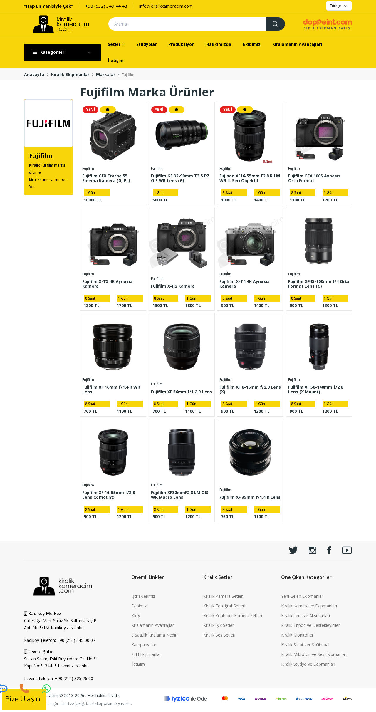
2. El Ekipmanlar (146, 654)
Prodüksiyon (181, 44)
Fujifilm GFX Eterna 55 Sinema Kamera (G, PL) (106, 178)
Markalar (105, 74)
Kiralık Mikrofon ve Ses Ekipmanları (314, 654)
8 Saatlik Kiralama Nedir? (154, 635)
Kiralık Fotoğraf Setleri (224, 606)
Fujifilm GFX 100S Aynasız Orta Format (314, 178)
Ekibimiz (252, 44)
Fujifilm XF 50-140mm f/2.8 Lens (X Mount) (315, 389)
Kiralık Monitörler (297, 635)
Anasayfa (34, 74)
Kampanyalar (143, 644)
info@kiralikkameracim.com (166, 6)
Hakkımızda (218, 44)
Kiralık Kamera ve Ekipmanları (309, 606)
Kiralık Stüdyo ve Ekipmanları (308, 664)
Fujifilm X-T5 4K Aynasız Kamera (107, 283)
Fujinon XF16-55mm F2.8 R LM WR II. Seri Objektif (249, 178)
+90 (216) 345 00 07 (76, 640)
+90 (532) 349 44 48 (106, 6)
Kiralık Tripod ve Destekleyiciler (310, 625)
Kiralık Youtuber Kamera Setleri (232, 615)
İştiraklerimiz (143, 596)
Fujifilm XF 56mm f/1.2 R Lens (181, 391)
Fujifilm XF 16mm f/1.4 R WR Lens (111, 389)
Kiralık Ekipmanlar (70, 74)
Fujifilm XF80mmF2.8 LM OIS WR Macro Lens (179, 495)
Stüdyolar (146, 44)
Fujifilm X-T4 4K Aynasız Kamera (244, 283)
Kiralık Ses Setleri (219, 635)
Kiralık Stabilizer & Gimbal (305, 644)
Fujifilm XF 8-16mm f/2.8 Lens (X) (250, 389)
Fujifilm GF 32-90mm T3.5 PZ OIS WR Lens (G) (180, 178)
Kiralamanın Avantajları (297, 44)
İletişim (116, 60)
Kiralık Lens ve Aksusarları (305, 615)
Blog (135, 615)
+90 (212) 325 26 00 (74, 678)
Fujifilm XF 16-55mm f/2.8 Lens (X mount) (108, 495)
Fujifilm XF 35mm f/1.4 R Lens (250, 497)
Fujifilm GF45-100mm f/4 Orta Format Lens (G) (319, 283)
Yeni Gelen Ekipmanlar (302, 596)
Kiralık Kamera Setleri (223, 596)
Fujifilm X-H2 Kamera (173, 286)
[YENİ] (113, 134)
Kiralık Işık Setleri (219, 625)
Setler (114, 44)
